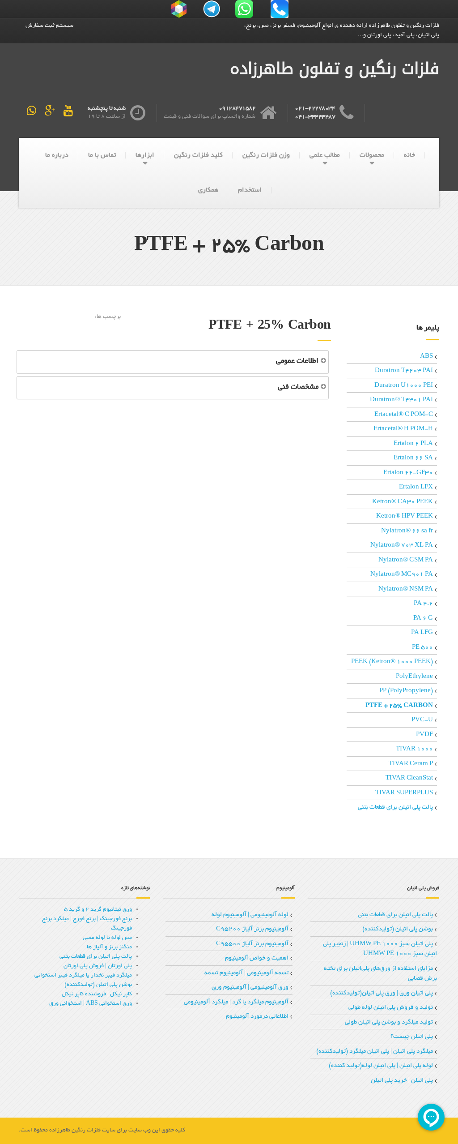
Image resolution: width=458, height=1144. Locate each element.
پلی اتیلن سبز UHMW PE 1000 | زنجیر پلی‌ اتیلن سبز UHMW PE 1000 (380, 949)
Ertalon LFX (416, 487)
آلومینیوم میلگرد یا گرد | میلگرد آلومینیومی (236, 1002)
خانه (409, 155)
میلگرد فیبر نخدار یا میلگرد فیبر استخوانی (83, 976)
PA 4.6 (423, 603)
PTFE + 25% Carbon (399, 706)
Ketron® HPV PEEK (404, 516)
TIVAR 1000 (414, 749)
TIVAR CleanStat (409, 778)
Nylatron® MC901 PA (401, 574)
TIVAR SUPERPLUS (404, 793)
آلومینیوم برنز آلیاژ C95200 (252, 929)
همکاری (208, 190)
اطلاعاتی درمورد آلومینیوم (257, 1016)
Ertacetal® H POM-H (403, 429)
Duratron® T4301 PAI (401, 400)
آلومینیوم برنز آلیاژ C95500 (252, 944)
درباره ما (56, 155)
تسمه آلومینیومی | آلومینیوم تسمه (246, 973)
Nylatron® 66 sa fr (407, 531)
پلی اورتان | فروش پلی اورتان (98, 966)
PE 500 (422, 647)
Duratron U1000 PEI (403, 385)
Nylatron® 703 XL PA (401, 545)
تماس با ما (102, 155)
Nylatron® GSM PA (405, 560)
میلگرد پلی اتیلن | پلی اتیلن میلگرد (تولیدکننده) (374, 1051)
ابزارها (145, 155)
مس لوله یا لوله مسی (107, 938)
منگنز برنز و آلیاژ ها (109, 947)
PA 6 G (423, 618)
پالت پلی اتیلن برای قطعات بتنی (395, 807)
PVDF (424, 735)
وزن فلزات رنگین (266, 155)
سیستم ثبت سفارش (49, 26)
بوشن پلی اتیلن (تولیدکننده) (397, 929)
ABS (426, 356)
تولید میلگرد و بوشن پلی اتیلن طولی (389, 1022)
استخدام (250, 190)
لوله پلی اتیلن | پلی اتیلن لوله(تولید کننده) (381, 1066)
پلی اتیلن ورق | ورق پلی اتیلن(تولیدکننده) (381, 993)
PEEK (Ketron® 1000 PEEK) (392, 662)
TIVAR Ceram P (411, 764)
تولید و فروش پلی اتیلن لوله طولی (390, 1007)
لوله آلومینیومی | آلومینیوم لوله (250, 915)
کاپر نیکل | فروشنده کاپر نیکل (97, 994)
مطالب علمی (325, 155)
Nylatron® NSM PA (405, 589)
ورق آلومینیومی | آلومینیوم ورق (250, 987)
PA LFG (422, 633)
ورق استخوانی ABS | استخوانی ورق (90, 1004)
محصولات (372, 155)
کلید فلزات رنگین (198, 155)
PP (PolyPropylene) (406, 691)
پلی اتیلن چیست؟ (411, 1036)
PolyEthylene (414, 676)
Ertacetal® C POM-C (403, 414)
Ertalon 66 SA (413, 458)
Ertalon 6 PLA (413, 444)
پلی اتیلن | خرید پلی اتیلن (402, 1080)
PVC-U (422, 720)
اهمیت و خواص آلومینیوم (256, 958)
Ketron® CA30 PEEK (402, 502)
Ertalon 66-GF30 (408, 473)
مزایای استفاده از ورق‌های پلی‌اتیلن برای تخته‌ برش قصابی (380, 973)
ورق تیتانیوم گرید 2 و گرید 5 (98, 910)
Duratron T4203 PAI (404, 371)
